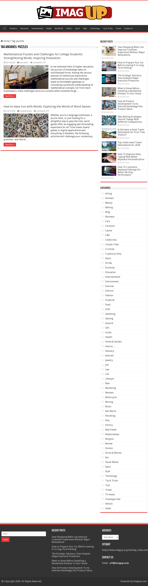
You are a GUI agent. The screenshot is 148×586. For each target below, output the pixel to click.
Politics (69, 28)
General (109, 323)
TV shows (110, 494)
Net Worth (59, 28)
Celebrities (111, 239)
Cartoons (110, 226)
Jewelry (109, 360)
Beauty (108, 202)
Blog (107, 212)
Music (108, 406)
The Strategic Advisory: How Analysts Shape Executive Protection (130, 78)
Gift (107, 327)
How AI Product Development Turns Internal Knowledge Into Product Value (130, 105)
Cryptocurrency (113, 253)
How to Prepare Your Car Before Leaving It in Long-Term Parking (131, 65)
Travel (118, 28)
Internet (109, 355)
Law (107, 369)
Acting (108, 193)
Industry (109, 351)
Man (107, 383)
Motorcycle (111, 397)
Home (4, 28)
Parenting (110, 415)
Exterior (109, 290)
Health (48, 28)
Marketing (110, 388)
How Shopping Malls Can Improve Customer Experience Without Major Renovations (131, 51)
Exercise (109, 286)
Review (108, 443)
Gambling (110, 314)
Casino (108, 230)
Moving (109, 402)
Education (24, 28)
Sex (107, 457)
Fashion (109, 295)
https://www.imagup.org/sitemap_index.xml (125, 550)
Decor (108, 258)
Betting (109, 207)
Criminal (109, 249)
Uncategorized (112, 499)
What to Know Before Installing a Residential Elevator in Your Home (129, 91)
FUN (107, 309)
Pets (107, 420)
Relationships (112, 434)
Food (107, 304)
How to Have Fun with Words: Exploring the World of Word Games (47, 106)
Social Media (111, 462)
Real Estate (110, 429)
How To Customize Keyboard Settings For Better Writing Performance (129, 171)
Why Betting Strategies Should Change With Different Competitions (130, 119)
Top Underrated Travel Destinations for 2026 (130, 143)
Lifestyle (109, 378)
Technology (95, 28)
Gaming (109, 318)
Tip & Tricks (108, 28)
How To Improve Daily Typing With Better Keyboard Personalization (131, 157)
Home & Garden (113, 341)
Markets (109, 392)
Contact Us (128, 28)
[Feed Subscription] (97, 47)
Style (85, 28)
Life (107, 374)
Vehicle (109, 503)
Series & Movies (113, 452)
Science (109, 448)
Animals (109, 198)
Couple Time (112, 244)
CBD (107, 235)
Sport (77, 28)
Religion (109, 439)
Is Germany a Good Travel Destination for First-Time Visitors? (131, 132)
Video (108, 508)
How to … (110, 346)
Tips (107, 485)
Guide (108, 332)
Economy (110, 267)
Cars (107, 221)
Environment (112, 281)
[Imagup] (74, 12)
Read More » (9, 96)
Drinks (108, 263)
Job (107, 364)
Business (13, 28)
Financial (109, 300)
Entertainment (37, 28)
